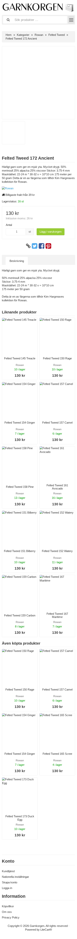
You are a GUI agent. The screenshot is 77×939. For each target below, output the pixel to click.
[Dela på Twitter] (34, 246)
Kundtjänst (8, 871)
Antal (9, 224)
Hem (9, 34)
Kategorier (23, 34)
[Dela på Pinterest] (48, 246)
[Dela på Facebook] (41, 246)
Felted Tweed (56, 34)
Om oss (7, 911)
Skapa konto (9, 882)
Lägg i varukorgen (50, 231)
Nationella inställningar (15, 876)
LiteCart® (46, 929)
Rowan (39, 34)
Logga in (7, 888)
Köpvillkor (8, 906)
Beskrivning (17, 260)
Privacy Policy (10, 917)
